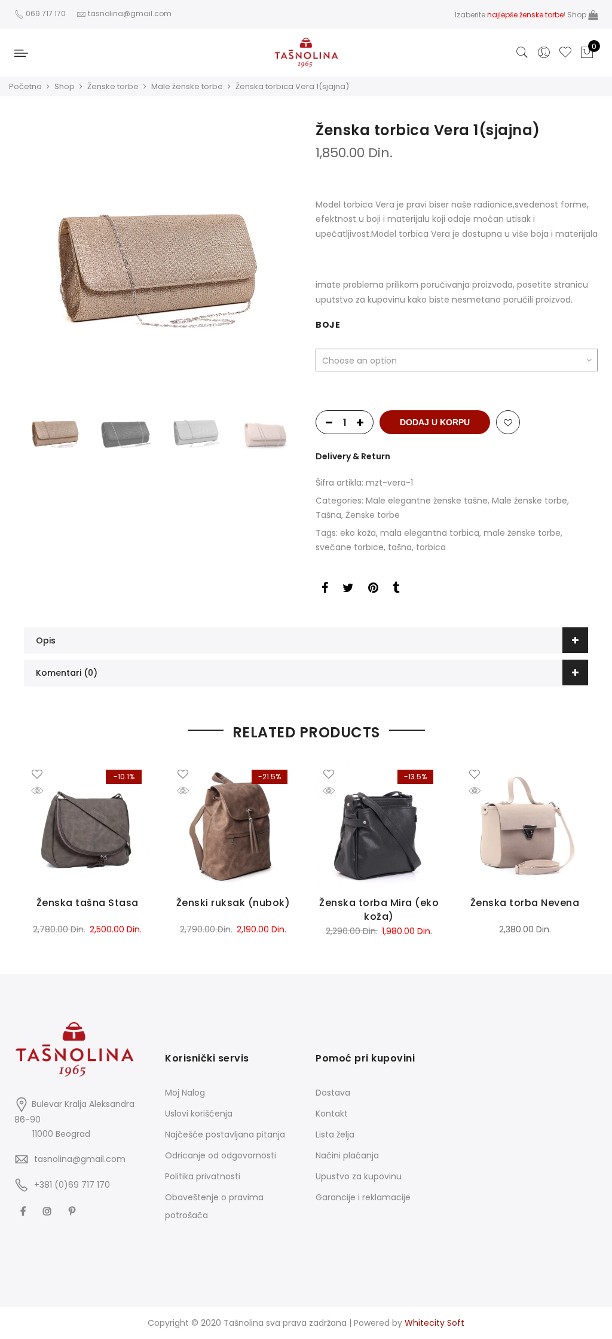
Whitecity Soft (434, 1323)
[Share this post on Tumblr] (396, 589)
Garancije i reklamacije (363, 1197)
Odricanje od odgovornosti (220, 1155)
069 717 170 (45, 13)
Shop (577, 15)
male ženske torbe (522, 533)
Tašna (328, 515)
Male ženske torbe (187, 86)
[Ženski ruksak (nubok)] (233, 824)
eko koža (358, 533)
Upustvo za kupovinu (359, 1176)
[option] (160, 256)
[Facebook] (24, 1210)
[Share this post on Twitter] (348, 589)
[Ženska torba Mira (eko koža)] (379, 824)
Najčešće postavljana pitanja (225, 1134)
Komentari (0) (66, 673)
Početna (25, 86)
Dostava (333, 1093)
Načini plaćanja (347, 1155)
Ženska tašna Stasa (87, 903)
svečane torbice (350, 547)
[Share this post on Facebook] (325, 589)
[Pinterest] (73, 1210)
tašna (400, 547)
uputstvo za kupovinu (360, 300)
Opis (46, 640)
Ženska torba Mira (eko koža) (379, 909)
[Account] (544, 52)
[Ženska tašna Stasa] (87, 824)
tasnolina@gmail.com (80, 1159)
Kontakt (332, 1114)
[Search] (522, 52)
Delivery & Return (353, 456)
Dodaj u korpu (435, 422)
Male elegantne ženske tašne (427, 501)
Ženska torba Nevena (525, 903)
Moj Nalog (185, 1093)
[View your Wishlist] (565, 52)
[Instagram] (48, 1210)
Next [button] (285, 256)
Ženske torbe (113, 86)
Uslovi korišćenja (198, 1114)
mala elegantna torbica (429, 533)
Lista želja (335, 1134)
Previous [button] (35, 256)
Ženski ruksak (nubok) (233, 903)
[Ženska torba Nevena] (524, 824)
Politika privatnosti (202, 1176)
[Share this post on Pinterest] (373, 589)
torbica (431, 547)
